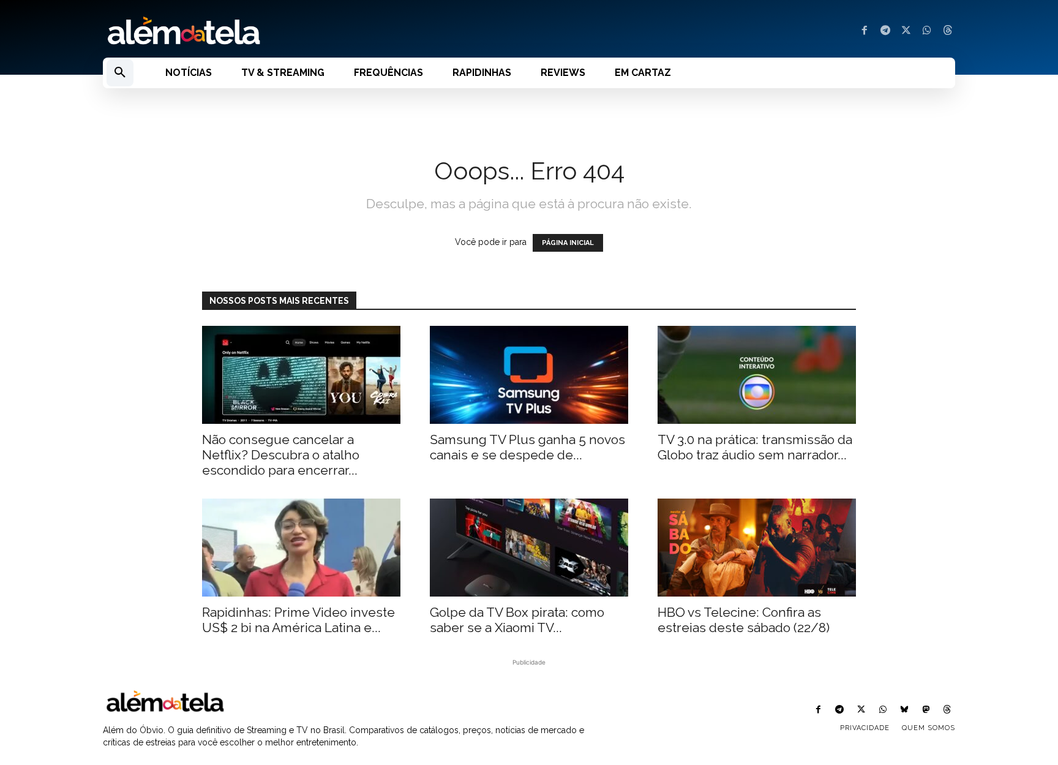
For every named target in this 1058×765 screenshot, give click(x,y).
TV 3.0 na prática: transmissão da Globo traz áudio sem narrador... (755, 447)
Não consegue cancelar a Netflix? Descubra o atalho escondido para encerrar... (280, 455)
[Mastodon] (926, 710)
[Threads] (947, 31)
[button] (120, 72)
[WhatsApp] (927, 31)
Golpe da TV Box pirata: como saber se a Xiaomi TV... (517, 620)
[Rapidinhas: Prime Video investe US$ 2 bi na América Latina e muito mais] (301, 548)
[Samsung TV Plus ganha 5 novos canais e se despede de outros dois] (529, 375)
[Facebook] (864, 31)
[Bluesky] (904, 710)
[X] (906, 31)
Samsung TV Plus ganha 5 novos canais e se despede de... (527, 447)
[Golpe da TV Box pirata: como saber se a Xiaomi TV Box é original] (529, 548)
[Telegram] (885, 31)
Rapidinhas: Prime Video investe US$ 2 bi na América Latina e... (298, 620)
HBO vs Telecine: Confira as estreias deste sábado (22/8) (744, 620)
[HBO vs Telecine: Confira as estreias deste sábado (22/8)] (757, 548)
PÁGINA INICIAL (568, 243)
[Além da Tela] (308, 31)
